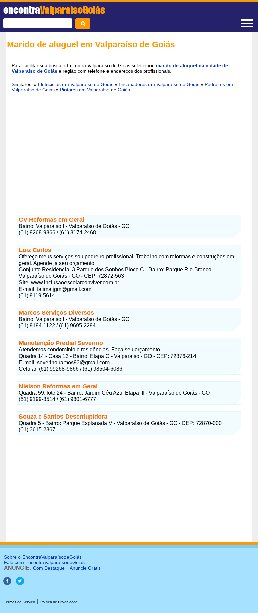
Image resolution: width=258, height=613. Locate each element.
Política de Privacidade (58, 602)
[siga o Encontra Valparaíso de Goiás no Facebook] (7, 583)
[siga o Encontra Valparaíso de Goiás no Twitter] (20, 583)
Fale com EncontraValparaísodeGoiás (44, 562)
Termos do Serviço (19, 602)
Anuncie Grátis (85, 568)
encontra (54, 9)
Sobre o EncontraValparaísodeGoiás (43, 557)
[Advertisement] (129, 149)
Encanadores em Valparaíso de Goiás (159, 84)
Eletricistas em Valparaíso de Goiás (75, 84)
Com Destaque (49, 568)
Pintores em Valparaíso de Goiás (95, 89)
